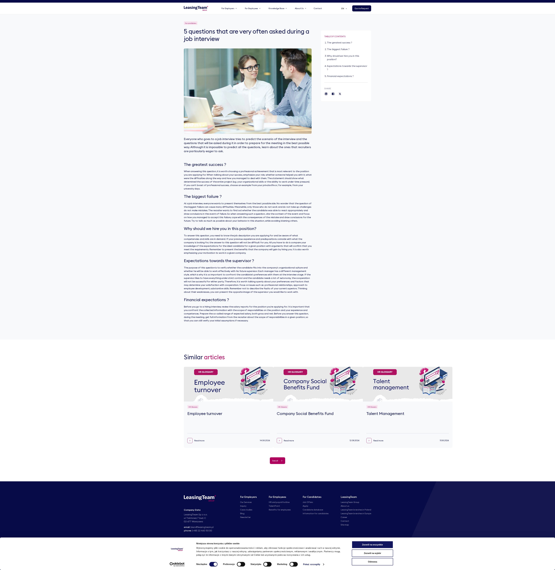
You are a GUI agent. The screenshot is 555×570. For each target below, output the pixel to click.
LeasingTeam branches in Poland (356, 509)
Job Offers (308, 502)
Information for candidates (316, 513)
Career (344, 517)
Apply (305, 506)
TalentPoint (274, 506)
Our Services (246, 502)
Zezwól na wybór (372, 553)
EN (342, 8)
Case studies (246, 509)
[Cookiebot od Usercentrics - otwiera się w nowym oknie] (177, 564)
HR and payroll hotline (279, 502)
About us (345, 506)
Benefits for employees (280, 509)
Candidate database (313, 509)
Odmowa (372, 561)
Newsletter (245, 517)
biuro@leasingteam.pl (202, 527)
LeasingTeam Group (350, 502)
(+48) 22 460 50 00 (202, 530)
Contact (345, 521)
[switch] (241, 564)
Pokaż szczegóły (311, 564)
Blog (242, 513)
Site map (345, 524)
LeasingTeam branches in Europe (356, 513)
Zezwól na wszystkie (372, 544)
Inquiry (243, 506)
